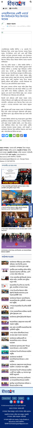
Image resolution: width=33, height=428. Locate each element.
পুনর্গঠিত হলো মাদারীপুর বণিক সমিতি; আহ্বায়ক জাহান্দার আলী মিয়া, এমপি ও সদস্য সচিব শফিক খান (20, 272)
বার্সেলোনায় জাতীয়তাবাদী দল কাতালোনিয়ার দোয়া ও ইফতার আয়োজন (18, 340)
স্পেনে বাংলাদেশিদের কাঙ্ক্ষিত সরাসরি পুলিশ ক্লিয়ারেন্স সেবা (20, 312)
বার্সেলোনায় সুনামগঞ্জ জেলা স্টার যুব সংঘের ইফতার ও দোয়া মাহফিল (20, 347)
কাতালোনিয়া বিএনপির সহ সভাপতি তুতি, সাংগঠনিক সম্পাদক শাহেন (20, 286)
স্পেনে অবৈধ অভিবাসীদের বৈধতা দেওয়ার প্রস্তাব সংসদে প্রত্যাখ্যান (16, 230)
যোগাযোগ (21, 398)
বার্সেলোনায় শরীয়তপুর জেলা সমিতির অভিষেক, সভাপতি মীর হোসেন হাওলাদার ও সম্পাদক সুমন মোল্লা (20, 264)
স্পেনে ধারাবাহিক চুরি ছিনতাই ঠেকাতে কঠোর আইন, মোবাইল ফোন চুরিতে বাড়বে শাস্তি (15, 187)
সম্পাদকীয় (14, 8)
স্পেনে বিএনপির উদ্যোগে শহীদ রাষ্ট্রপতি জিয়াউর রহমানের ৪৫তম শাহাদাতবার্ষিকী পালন (14, 208)
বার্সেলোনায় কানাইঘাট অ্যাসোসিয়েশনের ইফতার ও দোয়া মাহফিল (19, 359)
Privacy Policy (6, 398)
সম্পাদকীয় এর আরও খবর (9, 165)
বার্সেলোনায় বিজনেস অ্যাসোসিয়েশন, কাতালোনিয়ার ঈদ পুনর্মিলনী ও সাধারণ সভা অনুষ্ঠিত (20, 300)
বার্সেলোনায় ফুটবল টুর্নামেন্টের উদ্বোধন (20, 317)
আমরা (14, 398)
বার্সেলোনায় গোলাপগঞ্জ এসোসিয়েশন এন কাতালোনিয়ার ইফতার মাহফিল (16, 251)
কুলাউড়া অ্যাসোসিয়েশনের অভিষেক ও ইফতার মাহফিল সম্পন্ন (20, 384)
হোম (5, 8)
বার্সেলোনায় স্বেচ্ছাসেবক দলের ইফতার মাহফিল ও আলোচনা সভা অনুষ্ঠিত (20, 366)
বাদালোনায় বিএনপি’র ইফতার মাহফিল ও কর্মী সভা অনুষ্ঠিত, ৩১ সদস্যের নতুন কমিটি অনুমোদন (20, 372)
